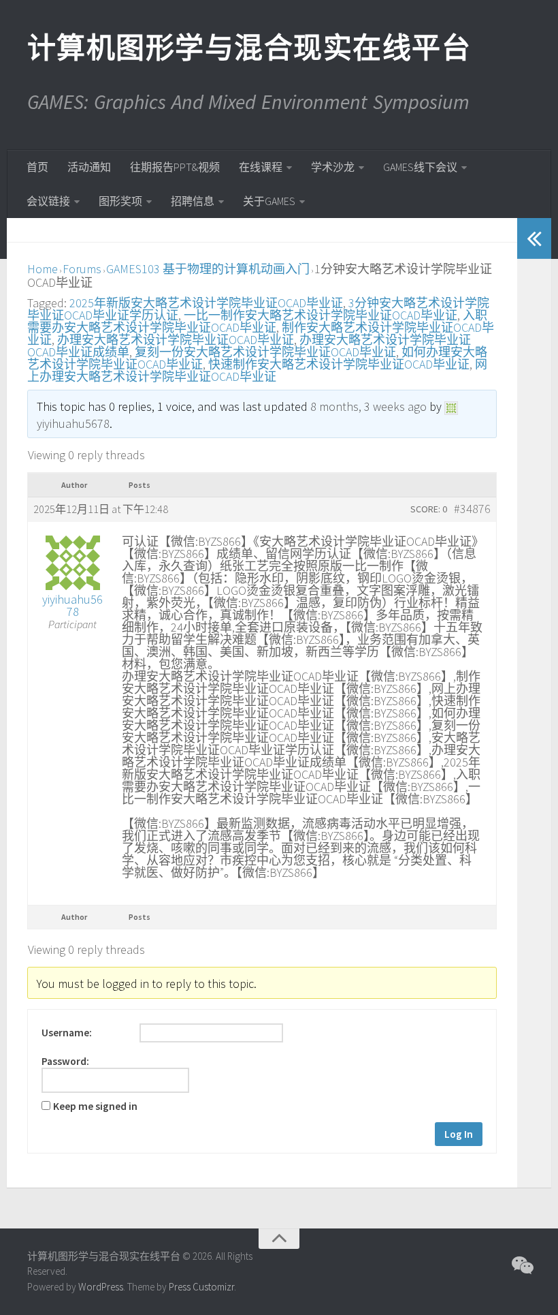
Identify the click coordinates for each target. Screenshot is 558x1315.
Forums (82, 269)
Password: (65, 1061)
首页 (37, 167)
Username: (67, 1033)
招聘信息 (192, 201)
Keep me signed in (95, 1106)
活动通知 (89, 167)
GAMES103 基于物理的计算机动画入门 (208, 269)
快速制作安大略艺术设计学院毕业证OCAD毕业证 (339, 364)
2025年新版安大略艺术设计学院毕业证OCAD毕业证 (206, 303)
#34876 (472, 509)
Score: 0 (428, 509)
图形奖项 (120, 201)
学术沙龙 (333, 167)
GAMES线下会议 (420, 167)
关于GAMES (269, 201)
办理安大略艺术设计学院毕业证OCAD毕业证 (175, 339)
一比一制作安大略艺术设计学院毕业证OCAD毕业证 (320, 315)
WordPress (100, 1286)
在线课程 (260, 167)
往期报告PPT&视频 (175, 167)
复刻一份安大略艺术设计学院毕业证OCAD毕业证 (265, 352)
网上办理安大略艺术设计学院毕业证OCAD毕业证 (257, 370)
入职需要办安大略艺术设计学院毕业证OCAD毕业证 (257, 321)
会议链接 (48, 201)
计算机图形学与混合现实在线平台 (248, 47)
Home (42, 269)
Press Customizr (201, 1286)
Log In (458, 1134)
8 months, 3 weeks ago (368, 406)
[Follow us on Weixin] (521, 1265)
